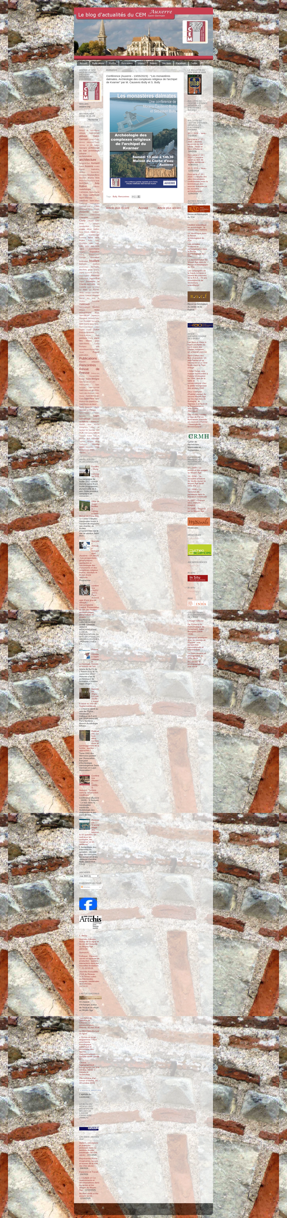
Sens (89, 424)
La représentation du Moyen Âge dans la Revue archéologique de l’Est (198, 263)
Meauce (82, 310)
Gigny (81, 273)
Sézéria (96, 424)
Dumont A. (84, 952)
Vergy (97, 441)
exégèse (82, 252)
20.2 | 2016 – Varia (197, 168)
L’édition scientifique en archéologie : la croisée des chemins (197, 227)
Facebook (181, 63)
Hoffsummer (83, 278)
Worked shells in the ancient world (88, 1194)
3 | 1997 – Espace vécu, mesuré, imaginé (196, 502)
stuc (97, 430)
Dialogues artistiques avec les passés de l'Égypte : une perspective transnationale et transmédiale (197, 643)
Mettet (96, 310)
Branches (83, 181)
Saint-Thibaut (84, 413)
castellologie (85, 189)
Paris (97, 335)
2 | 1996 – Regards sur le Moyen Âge (197, 510)
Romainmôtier (94, 376)
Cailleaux (96, 186)
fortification (83, 261)
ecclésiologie (94, 235)
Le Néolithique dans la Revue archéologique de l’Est (197, 237)
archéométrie (85, 156)
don (98, 232)
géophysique (83, 267)
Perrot (90, 338)
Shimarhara (83, 427)
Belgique (91, 175)
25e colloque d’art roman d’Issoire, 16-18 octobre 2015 (88, 1080)
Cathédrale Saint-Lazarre (89, 203)
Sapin (96, 415)
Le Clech (95, 287)
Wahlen (82, 453)
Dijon (93, 232)
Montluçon (95, 315)
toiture (96, 433)
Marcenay (95, 301)
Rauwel (82, 362)
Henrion (95, 275)
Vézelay (95, 444)
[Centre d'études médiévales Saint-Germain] (88, 909)
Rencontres (127, 63)
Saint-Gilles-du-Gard (86, 393)
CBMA (96, 206)
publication (83, 355)
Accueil (83, 63)
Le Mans (83, 290)
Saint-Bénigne (92, 379)
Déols (86, 232)
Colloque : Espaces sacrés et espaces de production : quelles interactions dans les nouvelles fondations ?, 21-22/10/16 (89, 962)
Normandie (95, 321)
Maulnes (95, 307)
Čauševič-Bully (84, 206)
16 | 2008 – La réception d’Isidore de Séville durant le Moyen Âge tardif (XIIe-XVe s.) (197, 481)
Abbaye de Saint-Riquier (89, 130)
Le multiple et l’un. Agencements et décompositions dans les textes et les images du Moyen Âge (89, 1184)
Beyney (91, 178)
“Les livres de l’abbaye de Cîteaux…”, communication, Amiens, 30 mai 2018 (89, 1023)
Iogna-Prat (94, 278)
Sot (87, 430)
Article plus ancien (169, 208)
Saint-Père (89, 398)
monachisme (85, 313)
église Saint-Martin (92, 246)
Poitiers (96, 344)
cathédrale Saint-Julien (89, 201)
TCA (81, 433)
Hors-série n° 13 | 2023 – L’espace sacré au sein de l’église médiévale (196, 158)
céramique (83, 209)
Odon (97, 327)
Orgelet (82, 330)
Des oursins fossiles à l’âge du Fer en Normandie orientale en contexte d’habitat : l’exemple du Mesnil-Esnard (197, 420)
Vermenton (83, 444)
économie (82, 237)
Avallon (96, 166)
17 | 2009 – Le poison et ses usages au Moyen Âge (198, 470)
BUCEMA (83, 183)
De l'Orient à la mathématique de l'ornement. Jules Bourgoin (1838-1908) (196, 629)
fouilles (94, 261)
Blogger (148, 1210)
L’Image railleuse (196, 621)
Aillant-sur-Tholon (93, 142)
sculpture (83, 421)
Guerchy (96, 272)
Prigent (96, 352)
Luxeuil (88, 295)
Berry (97, 175)
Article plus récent (117, 208)
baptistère (95, 169)
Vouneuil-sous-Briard (86, 450)
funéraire (83, 264)
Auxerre (89, 166)
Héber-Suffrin (84, 276)
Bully (115, 196)
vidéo (81, 447)
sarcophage (84, 419)
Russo (81, 379)
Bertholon (82, 178)
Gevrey (96, 270)
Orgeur (88, 330)
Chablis (96, 209)
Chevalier (83, 217)
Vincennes (89, 447)
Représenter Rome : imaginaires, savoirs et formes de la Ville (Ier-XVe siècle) (89, 1162)
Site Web (166, 63)
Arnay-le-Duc (84, 163)
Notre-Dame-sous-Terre (89, 324)
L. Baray (83, 936)
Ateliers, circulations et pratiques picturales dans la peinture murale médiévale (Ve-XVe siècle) (88, 1149)
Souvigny (92, 430)
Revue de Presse (89, 371)
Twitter (194, 63)
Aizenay (82, 145)
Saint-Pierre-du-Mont (87, 404)
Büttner (83, 186)
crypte (82, 229)
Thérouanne (88, 433)
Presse (112, 63)
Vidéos (141, 63)
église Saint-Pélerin (89, 249)
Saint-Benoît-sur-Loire (87, 382)
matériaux (84, 304)
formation (94, 257)
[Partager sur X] (136, 196)
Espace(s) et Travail (88, 1172)
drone (81, 235)
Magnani (95, 295)
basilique (82, 172)
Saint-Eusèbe (84, 385)
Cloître (96, 218)
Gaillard (96, 264)
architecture (87, 160)
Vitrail (97, 447)
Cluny (82, 220)
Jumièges (90, 281)
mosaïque (83, 318)
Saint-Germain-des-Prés (89, 390)
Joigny (81, 281)
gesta (90, 270)
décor (89, 229)
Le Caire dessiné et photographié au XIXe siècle (197, 655)
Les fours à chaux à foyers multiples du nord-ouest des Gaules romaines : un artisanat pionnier (197, 347)
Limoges (88, 292)
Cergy (90, 209)
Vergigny (90, 441)
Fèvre (81, 255)
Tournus (82, 441)
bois (97, 178)
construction (84, 226)
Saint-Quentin (85, 407)
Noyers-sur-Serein (86, 327)
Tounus (89, 436)
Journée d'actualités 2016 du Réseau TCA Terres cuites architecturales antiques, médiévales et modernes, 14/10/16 (89, 979)
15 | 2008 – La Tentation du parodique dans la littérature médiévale (197, 493)
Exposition (94, 252)
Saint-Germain (94, 387)
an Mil (89, 145)
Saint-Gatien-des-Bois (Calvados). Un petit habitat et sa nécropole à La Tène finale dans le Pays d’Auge (197, 361)
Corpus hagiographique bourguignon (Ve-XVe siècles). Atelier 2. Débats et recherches (89, 1068)
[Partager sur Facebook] (138, 196)
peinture (83, 338)
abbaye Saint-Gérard (89, 133)
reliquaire (95, 362)
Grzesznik (88, 272)
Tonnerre (82, 436)
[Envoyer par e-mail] (133, 196)
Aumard (95, 163)
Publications (98, 63)
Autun (81, 166)
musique (87, 321)
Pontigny (82, 346)
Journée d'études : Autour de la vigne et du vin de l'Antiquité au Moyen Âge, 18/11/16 (89, 944)
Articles (86, 887)
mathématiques (84, 307)
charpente (84, 212)
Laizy (89, 287)
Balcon (82, 169)
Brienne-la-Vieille (93, 181)
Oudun (96, 329)
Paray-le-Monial (85, 335)
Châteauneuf (94, 215)
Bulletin (153, 63)
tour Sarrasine (93, 439)
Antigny (96, 145)
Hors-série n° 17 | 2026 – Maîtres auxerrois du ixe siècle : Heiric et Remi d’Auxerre (196, 144)
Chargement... (86, 1121)
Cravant (96, 226)
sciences (96, 419)
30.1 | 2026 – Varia (197, 133)
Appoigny (83, 148)
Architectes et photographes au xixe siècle (196, 664)
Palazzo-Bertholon (86, 332)
